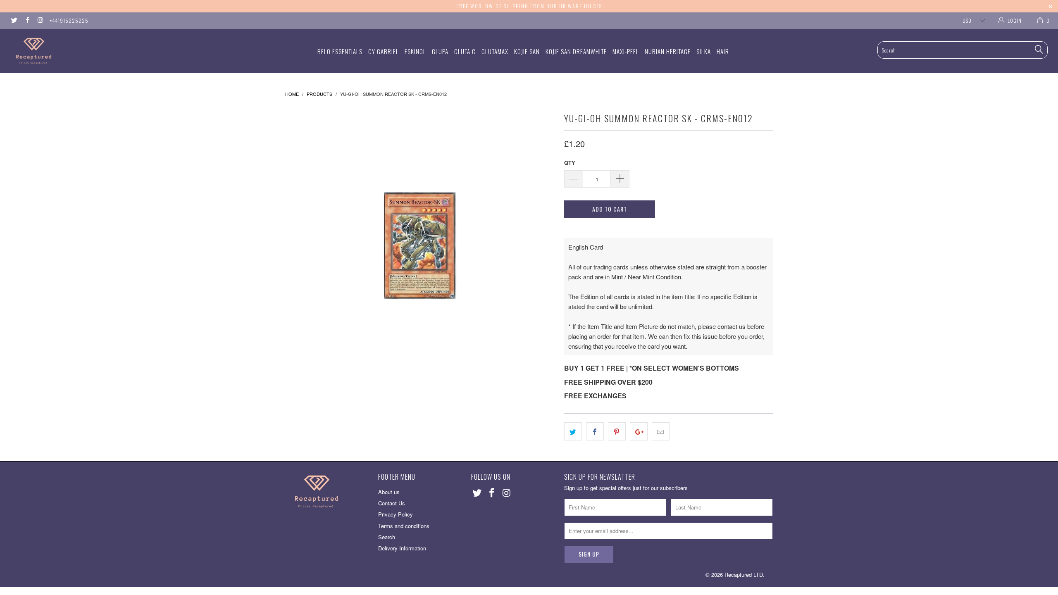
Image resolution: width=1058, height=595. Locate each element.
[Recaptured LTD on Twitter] (13, 20)
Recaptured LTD (743, 574)
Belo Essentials (339, 51)
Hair (723, 51)
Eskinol (415, 51)
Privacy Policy (395, 514)
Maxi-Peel (625, 51)
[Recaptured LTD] (88, 51)
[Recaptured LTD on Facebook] (26, 20)
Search (386, 537)
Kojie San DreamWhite (576, 51)
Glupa (440, 51)
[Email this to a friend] (661, 431)
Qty (569, 163)
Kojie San (527, 51)
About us (389, 492)
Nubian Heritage (668, 51)
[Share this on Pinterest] (617, 431)
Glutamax (494, 51)
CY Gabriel (383, 51)
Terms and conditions (403, 526)
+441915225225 (69, 20)
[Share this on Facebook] (595, 431)
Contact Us (391, 503)
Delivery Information (402, 548)
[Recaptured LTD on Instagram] (39, 20)
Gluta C (465, 51)
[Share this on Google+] (639, 431)
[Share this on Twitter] (573, 431)
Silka (703, 51)
